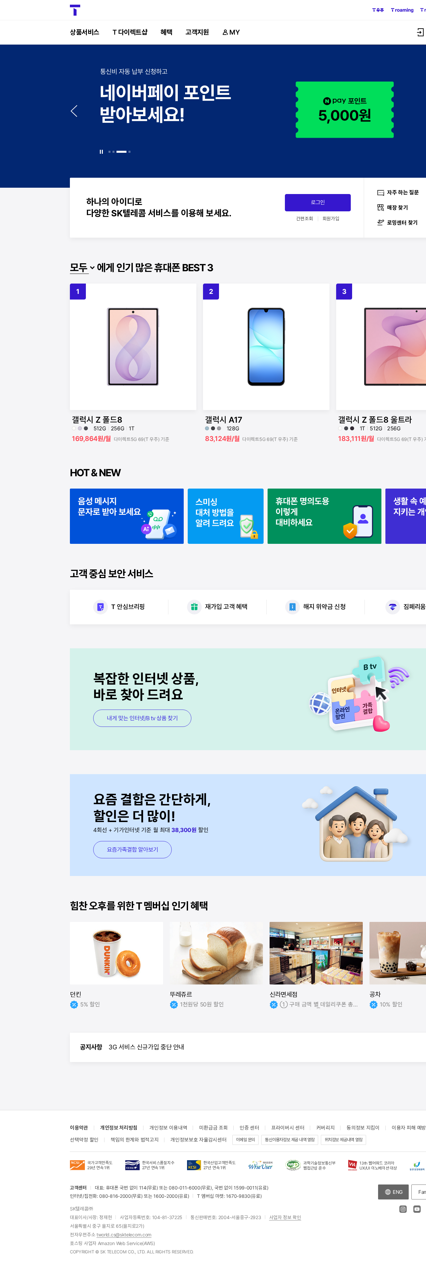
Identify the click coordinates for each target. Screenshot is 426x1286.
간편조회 (304, 218)
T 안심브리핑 (128, 607)
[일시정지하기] (102, 152)
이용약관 (79, 1128)
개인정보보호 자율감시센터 (198, 1140)
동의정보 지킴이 (363, 1128)
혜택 (166, 32)
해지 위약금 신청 (324, 607)
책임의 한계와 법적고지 (134, 1140)
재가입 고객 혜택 (226, 607)
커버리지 (325, 1128)
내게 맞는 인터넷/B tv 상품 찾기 (142, 718)
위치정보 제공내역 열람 (343, 1139)
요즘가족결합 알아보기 (132, 849)
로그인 (318, 202)
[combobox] (82, 268)
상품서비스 (84, 32)
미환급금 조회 (213, 1128)
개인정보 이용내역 (168, 1128)
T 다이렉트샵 (129, 32)
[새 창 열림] (378, 10)
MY (234, 32)
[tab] (109, 152)
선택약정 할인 (84, 1140)
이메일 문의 (245, 1139)
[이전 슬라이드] (74, 111)
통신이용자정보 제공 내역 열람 (290, 1139)
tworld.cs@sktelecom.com (124, 1234)
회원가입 (330, 218)
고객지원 (197, 32)
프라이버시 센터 (288, 1128)
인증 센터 (249, 1128)
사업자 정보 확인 (285, 1217)
